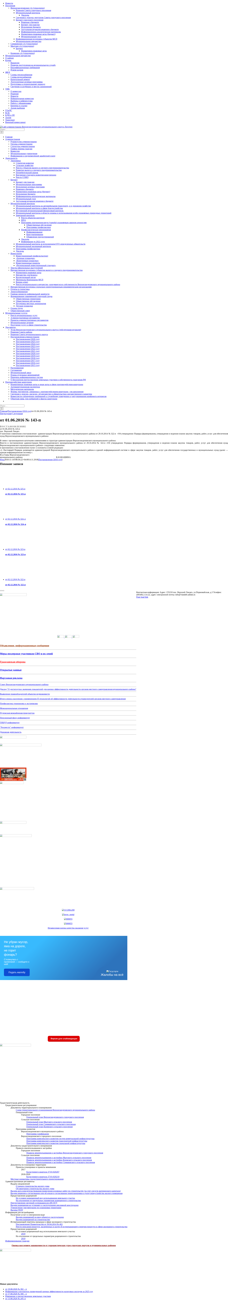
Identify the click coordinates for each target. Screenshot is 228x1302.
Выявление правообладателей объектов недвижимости (25, 694)
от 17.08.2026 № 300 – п (16, 1294)
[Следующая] (3, 590)
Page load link (142, 597)
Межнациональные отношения (14, 708)
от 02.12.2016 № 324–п (15, 519)
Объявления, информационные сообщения (24, 645)
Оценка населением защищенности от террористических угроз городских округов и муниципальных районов (64, 1245)
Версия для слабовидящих (63, 1038)
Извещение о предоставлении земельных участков (28, 1296)
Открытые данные (11, 670)
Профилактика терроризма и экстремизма (19, 703)
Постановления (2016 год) (50, 459)
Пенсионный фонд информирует (15, 718)
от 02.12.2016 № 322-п (15, 579)
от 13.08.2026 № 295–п (15, 1299)
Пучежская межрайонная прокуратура (17, 713)
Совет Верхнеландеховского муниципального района (24, 684)
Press (2, 459)
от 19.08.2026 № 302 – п (16, 1289)
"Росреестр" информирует (12, 727)
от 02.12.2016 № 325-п (15, 489)
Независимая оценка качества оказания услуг (68, 928)
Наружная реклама (11, 678)
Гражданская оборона (12, 661)
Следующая (17, 413)
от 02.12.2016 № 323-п (15, 549)
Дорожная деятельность (10, 732)
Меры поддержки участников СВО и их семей (26, 653)
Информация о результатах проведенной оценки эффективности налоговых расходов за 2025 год (49, 1291)
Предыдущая (6, 413)
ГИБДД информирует (10, 722)
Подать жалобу (16, 972)
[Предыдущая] (1, 590)
